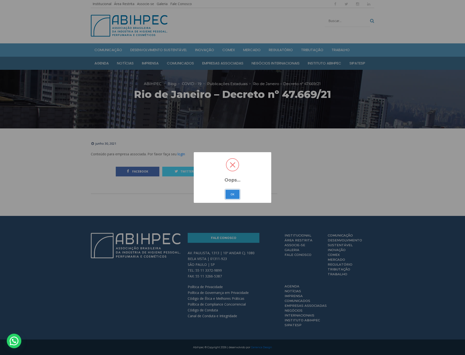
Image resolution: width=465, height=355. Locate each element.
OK (232, 194)
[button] (14, 341)
